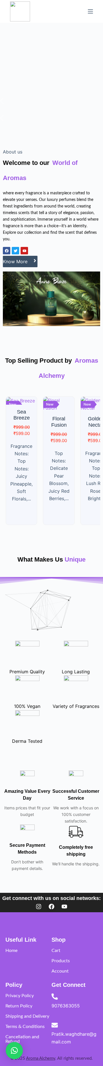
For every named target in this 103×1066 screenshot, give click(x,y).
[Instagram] (38, 906)
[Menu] (90, 11)
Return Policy (18, 1006)
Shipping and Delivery (27, 1016)
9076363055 (66, 1006)
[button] (14, 1050)
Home (11, 950)
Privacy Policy (19, 995)
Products (61, 961)
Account (60, 971)
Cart (56, 950)
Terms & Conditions (25, 1026)
